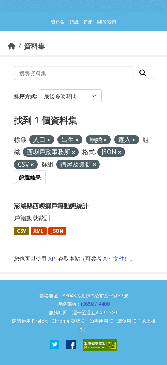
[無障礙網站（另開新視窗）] (100, 345)
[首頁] (12, 45)
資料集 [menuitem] (58, 22)
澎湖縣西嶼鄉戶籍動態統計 (51, 206)
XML (38, 231)
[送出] (143, 73)
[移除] (48, 140)
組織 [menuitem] (74, 22)
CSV (21, 231)
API (52, 258)
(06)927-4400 (95, 304)
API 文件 (113, 258)
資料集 (34, 45)
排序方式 (25, 96)
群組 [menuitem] (88, 22)
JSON (57, 231)
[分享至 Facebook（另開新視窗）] (71, 345)
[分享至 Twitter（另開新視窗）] (54, 345)
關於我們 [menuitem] (106, 22)
